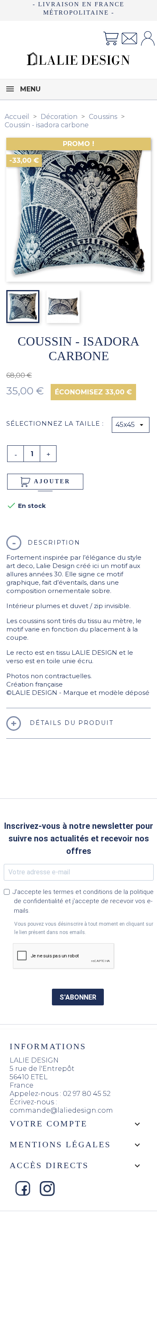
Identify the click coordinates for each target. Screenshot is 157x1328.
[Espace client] (148, 38)
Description (54, 542)
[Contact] (129, 38)
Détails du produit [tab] (70, 723)
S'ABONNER (77, 997)
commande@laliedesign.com (61, 1110)
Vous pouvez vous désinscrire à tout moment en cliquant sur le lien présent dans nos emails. (83, 928)
